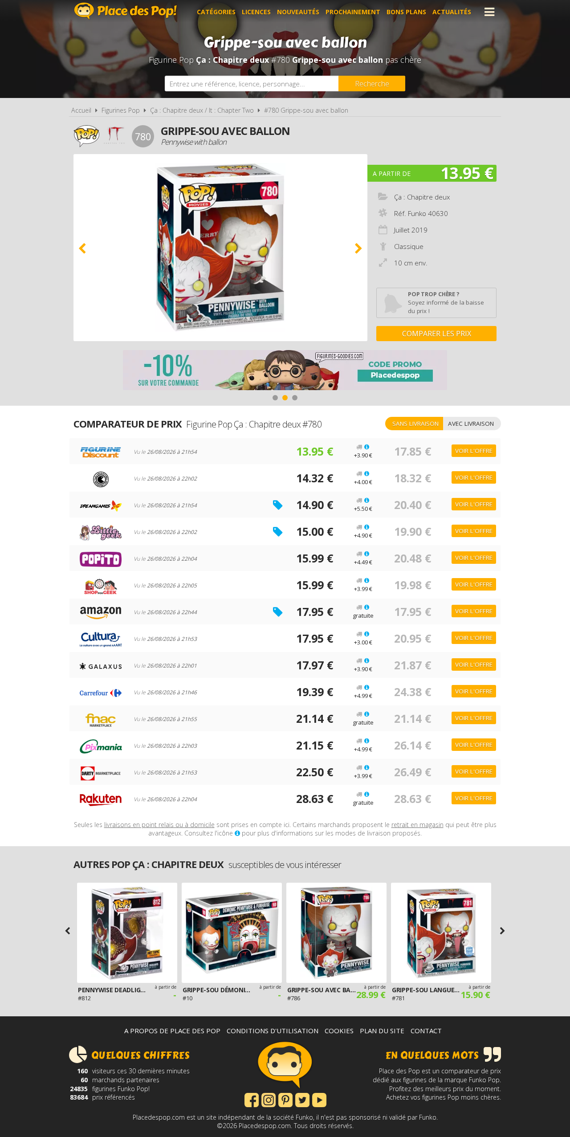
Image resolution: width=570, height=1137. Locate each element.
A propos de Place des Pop (172, 1030)
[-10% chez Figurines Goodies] (285, 371)
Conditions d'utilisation (272, 1030)
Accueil (81, 110)
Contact (426, 1030)
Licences (256, 12)
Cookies (339, 1030)
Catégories (216, 12)
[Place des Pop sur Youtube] (319, 1099)
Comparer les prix (436, 333)
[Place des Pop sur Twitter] (302, 1099)
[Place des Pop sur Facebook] (251, 1099)
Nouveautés (298, 12)
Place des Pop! (125, 11)
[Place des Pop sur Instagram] (268, 1099)
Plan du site (382, 1030)
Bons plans (406, 12)
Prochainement (353, 12)
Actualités (451, 12)
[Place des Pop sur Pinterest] (285, 1099)
